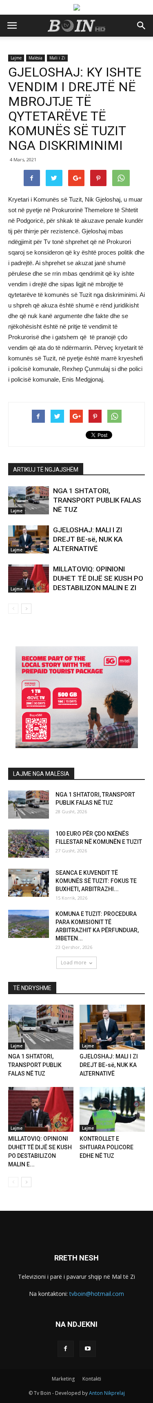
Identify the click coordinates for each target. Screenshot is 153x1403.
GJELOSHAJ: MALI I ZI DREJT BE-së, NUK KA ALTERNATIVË (87, 539)
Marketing (63, 1378)
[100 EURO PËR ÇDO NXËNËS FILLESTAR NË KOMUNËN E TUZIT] (28, 844)
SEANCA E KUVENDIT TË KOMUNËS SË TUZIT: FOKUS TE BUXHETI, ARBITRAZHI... (96, 880)
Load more (73, 962)
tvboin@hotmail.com (96, 1294)
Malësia (35, 58)
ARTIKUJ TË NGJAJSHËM (45, 469)
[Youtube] (88, 1349)
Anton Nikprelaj (107, 1393)
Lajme (16, 58)
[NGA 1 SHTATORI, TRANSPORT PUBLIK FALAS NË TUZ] (28, 500)
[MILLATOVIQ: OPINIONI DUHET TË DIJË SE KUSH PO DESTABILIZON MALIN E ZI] (28, 578)
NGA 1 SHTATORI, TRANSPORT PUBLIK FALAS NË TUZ (97, 500)
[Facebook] (66, 1349)
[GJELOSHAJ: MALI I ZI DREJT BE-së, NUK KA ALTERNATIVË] (28, 539)
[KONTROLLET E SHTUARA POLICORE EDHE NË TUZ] (112, 1109)
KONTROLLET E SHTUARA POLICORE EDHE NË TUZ (106, 1147)
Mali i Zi (57, 58)
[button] (141, 26)
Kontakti (91, 1378)
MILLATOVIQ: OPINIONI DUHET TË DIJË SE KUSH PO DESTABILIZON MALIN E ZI (98, 578)
